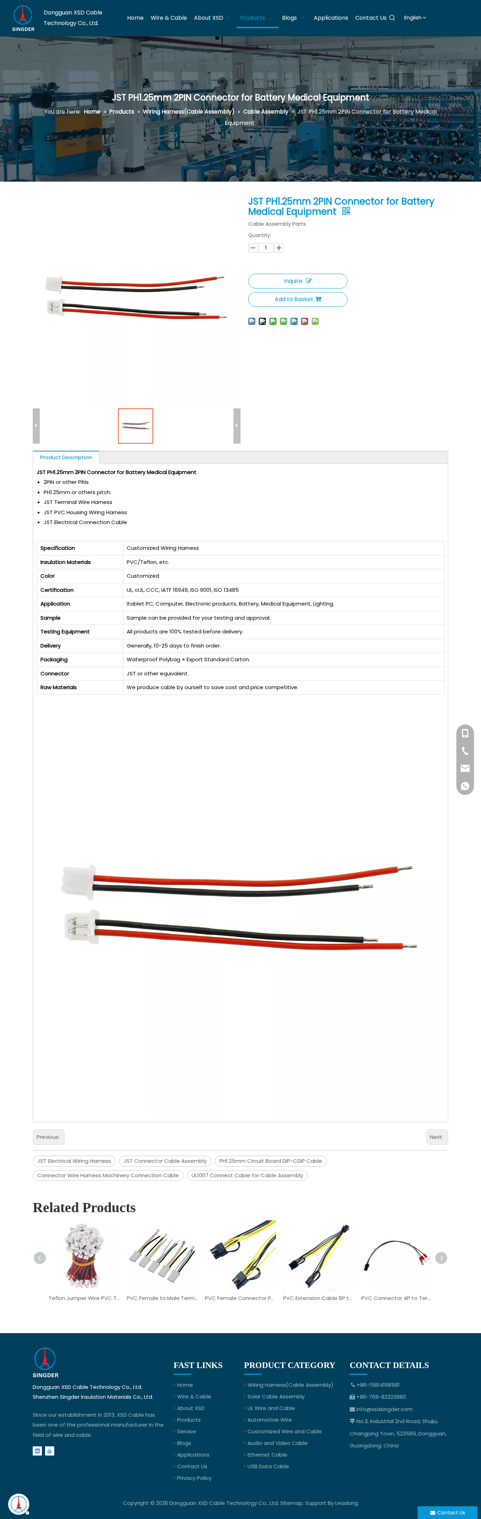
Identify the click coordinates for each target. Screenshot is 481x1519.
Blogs (184, 1443)
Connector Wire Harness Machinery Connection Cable (108, 1175)
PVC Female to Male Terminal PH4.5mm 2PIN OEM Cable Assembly (162, 1298)
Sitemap (291, 1503)
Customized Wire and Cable (285, 1431)
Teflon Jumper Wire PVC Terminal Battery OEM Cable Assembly (84, 1298)
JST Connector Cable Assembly (165, 1161)
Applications (193, 1454)
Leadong (346, 1503)
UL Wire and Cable (271, 1408)
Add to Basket (294, 299)
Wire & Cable (194, 1396)
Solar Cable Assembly (276, 1396)
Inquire (293, 281)
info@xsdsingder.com (384, 1409)
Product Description (66, 457)
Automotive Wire (270, 1419)
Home (185, 1385)
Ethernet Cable (267, 1454)
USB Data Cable (268, 1466)
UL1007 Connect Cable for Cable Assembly (247, 1175)
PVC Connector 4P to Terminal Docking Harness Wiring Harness (396, 1298)
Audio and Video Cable (278, 1443)
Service (186, 1431)
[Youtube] (49, 1451)
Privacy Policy (194, 1478)
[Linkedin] (37, 1451)
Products (189, 1419)
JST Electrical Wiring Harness (74, 1161)
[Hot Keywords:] (392, 18)
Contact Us (192, 1466)
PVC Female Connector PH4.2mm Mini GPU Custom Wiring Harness (240, 1298)
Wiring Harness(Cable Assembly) (290, 1385)
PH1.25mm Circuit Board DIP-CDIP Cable (270, 1161)
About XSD (191, 1408)
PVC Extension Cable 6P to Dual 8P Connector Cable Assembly (318, 1298)
